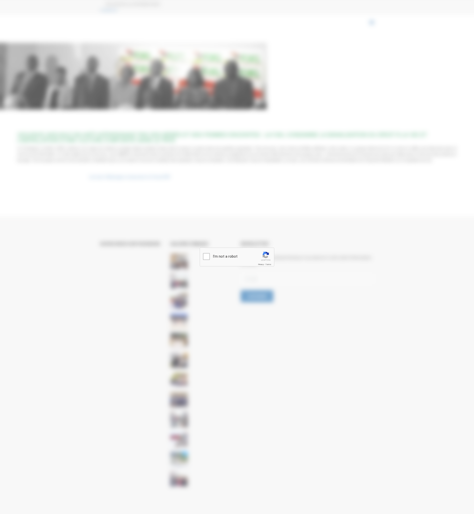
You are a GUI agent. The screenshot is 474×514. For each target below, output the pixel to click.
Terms (268, 264)
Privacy (261, 264)
